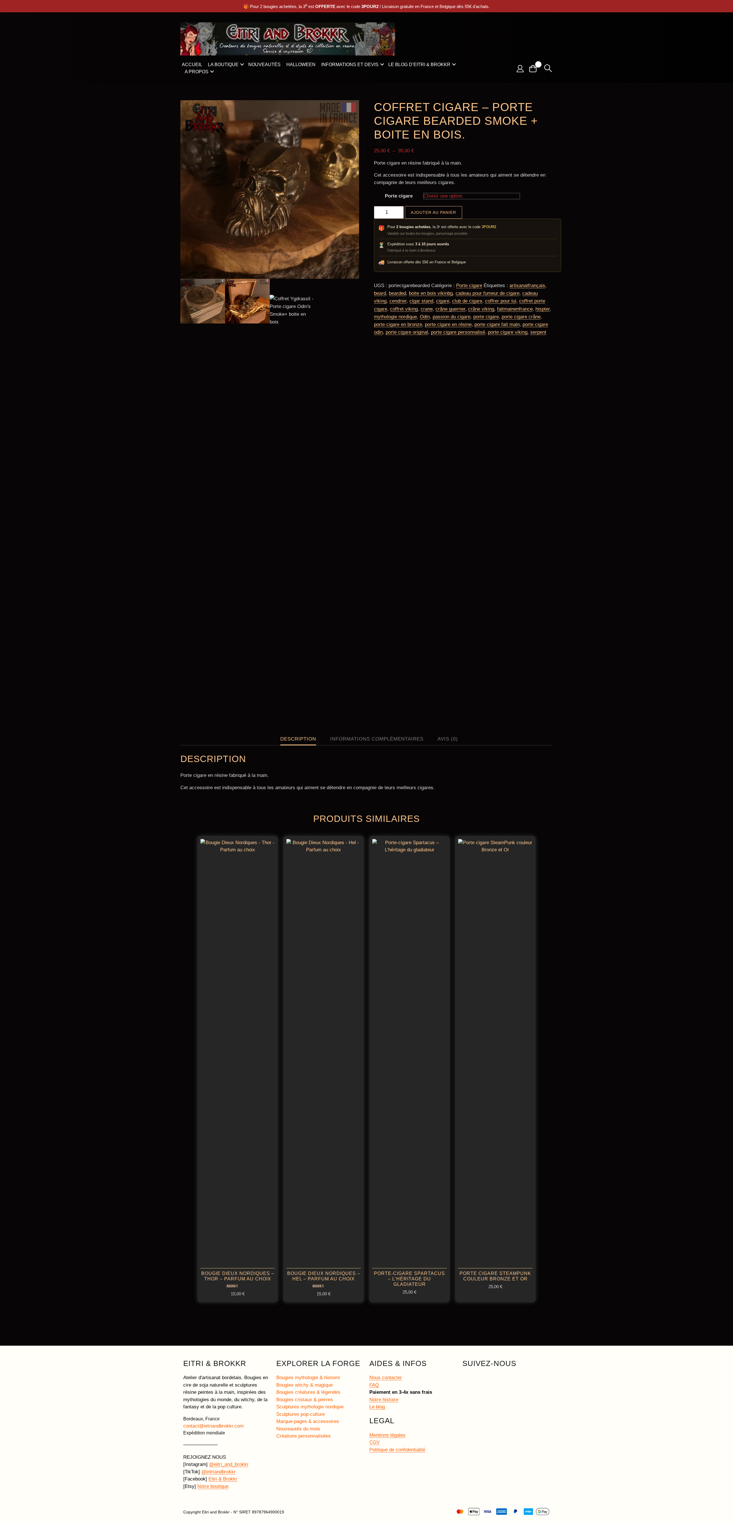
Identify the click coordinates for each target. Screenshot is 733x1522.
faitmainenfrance (515, 309)
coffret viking (404, 309)
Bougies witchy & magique (304, 1385)
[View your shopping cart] (535, 68)
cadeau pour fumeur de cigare (487, 293)
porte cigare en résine (448, 324)
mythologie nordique (395, 316)
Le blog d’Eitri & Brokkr (419, 64)
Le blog (377, 1407)
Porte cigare (399, 196)
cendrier (398, 301)
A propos (196, 71)
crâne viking (481, 309)
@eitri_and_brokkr (229, 1464)
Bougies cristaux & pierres (304, 1399)
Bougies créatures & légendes (308, 1392)
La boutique (223, 64)
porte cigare (486, 316)
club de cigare (467, 301)
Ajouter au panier (433, 212)
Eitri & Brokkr (222, 1479)
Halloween (301, 64)
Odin (425, 316)
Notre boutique (212, 1486)
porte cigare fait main (497, 324)
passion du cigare (451, 316)
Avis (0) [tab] (448, 739)
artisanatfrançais (527, 285)
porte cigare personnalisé (458, 332)
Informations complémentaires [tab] (376, 739)
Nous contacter (385, 1377)
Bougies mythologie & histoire (308, 1377)
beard (380, 293)
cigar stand (421, 301)
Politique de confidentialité (397, 1449)
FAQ (374, 1385)
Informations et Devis (350, 64)
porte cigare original (407, 332)
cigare (442, 301)
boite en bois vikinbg (431, 293)
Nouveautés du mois (298, 1429)
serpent (538, 332)
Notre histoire (383, 1399)
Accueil (192, 64)
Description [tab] (298, 739)
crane (427, 309)
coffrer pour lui (500, 301)
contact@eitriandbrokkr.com (213, 1426)
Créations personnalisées (303, 1436)
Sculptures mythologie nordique (310, 1407)
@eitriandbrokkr (218, 1471)
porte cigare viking (507, 332)
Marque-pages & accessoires (307, 1421)
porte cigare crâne (521, 316)
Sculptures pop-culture (300, 1414)
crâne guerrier (450, 309)
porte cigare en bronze (398, 324)
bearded (397, 293)
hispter (542, 309)
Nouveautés (264, 64)
